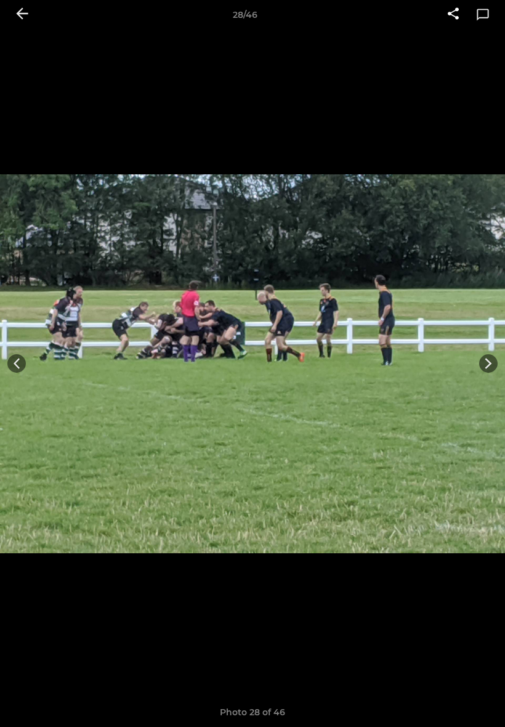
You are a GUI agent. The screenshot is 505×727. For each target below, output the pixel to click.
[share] (453, 14)
